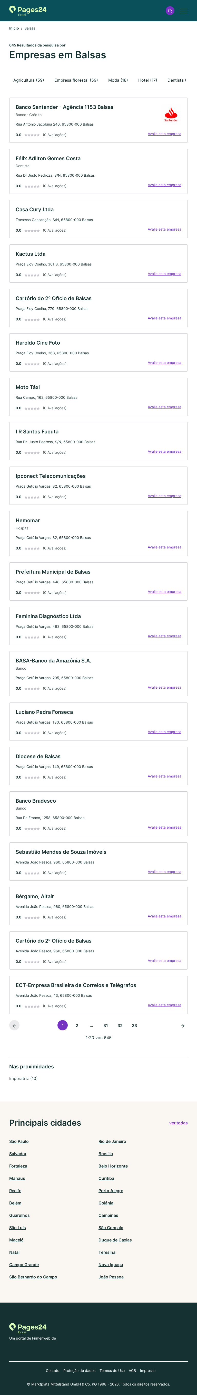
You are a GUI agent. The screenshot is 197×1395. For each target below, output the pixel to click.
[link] (98, 120)
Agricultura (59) (28, 80)
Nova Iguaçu (110, 1264)
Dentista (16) (180, 80)
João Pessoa (111, 1276)
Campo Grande (24, 1264)
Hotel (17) (147, 80)
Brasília (105, 1153)
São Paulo (19, 1141)
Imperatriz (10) (23, 1078)
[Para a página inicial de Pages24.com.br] (27, 11)
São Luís (17, 1227)
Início (14, 28)
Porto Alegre (110, 1190)
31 (105, 1025)
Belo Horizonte (113, 1166)
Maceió (16, 1239)
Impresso (147, 1370)
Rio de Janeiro (112, 1141)
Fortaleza (18, 1166)
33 (134, 1025)
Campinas (108, 1215)
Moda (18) (118, 80)
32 (120, 1025)
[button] (170, 10)
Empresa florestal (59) (76, 80)
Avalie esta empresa (164, 133)
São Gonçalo (110, 1227)
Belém (15, 1203)
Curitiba (106, 1178)
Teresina (106, 1252)
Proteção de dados (79, 1370)
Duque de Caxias (115, 1239)
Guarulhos (19, 1215)
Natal (14, 1252)
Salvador (17, 1153)
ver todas (178, 1122)
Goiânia (105, 1203)
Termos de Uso (112, 1370)
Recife (15, 1190)
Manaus (17, 1178)
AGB (132, 1370)
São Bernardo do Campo (33, 1276)
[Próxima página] (183, 1025)
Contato (52, 1370)
